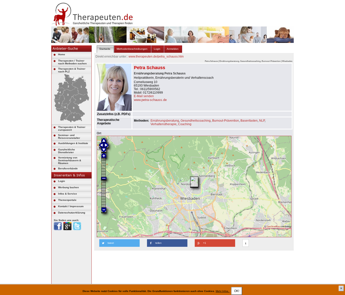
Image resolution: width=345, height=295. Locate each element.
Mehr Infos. (223, 291)
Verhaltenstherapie (164, 124)
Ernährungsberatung (165, 120)
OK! (236, 291)
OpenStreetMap (273, 226)
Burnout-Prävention (225, 120)
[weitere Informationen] (246, 243)
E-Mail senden (144, 96)
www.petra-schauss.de (150, 100)
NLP (262, 120)
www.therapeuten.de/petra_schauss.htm (156, 56)
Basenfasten (249, 120)
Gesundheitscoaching (196, 120)
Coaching (184, 124)
